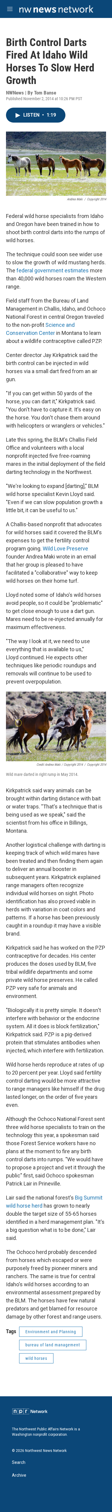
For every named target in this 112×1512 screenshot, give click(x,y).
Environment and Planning (50, 1331)
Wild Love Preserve (65, 548)
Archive (19, 1475)
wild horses (36, 1358)
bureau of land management (52, 1344)
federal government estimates (52, 270)
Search (18, 1462)
